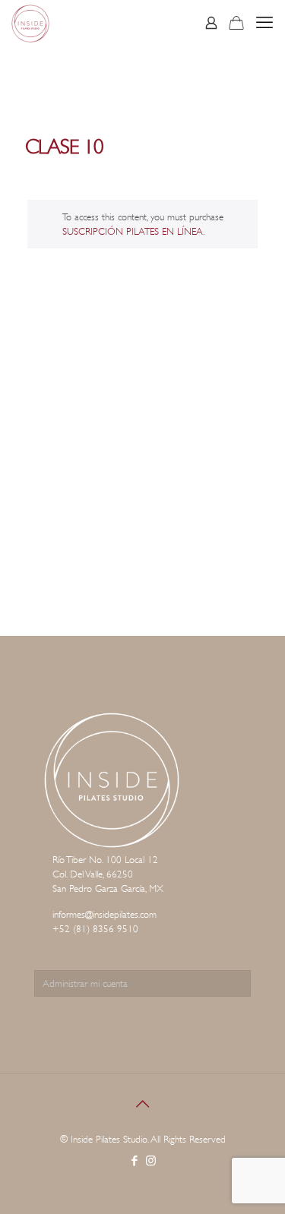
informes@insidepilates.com (104, 914)
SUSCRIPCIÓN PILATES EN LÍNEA (132, 231)
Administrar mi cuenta (85, 983)
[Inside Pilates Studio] (30, 23)
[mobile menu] (264, 23)
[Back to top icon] (143, 1105)
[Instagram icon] (151, 1161)
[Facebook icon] (135, 1161)
